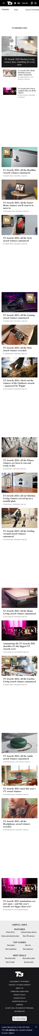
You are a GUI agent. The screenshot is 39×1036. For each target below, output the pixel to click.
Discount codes (28, 962)
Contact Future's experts (19, 985)
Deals (16, 9)
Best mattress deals (29, 958)
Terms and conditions (19, 991)
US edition (10, 1030)
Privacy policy (19, 995)
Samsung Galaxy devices (29, 932)
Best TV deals (10, 962)
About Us (19, 988)
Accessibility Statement (19, 981)
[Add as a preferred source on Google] (19, 1018)
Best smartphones (11, 949)
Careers (19, 1005)
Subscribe (25, 3)
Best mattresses (28, 949)
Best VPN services (29, 936)
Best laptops (11, 945)
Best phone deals (10, 958)
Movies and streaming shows (10, 936)
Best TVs (28, 945)
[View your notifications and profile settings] (15, 3)
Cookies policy (19, 998)
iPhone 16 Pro (10, 932)
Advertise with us (19, 1001)
